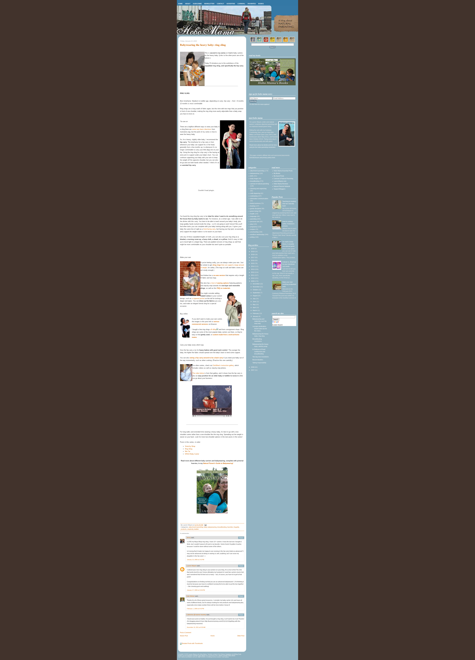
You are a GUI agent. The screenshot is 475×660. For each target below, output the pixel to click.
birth (251, 176)
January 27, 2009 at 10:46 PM (196, 590)
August (255, 296)
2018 (253, 254)
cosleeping (254, 196)
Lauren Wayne (191, 566)
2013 (253, 269)
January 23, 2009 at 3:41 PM (195, 559)
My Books (277, 173)
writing (252, 237)
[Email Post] (204, 525)
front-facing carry (209, 229)
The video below (198, 373)
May (254, 304)
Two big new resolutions (260, 357)
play (251, 224)
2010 (253, 278)
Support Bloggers (279, 189)
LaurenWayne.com (280, 181)
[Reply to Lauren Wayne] (241, 566)
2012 (253, 272)
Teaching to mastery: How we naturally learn (289, 204)
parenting (253, 219)
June (254, 301)
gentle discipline (255, 208)
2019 (253, 251)
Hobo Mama (203, 654)
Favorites (252, 4)
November (256, 287)
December (256, 284)
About (187, 4)
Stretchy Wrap (190, 446)
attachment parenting (196, 527)
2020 (253, 248)
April (254, 307)
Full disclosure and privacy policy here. (262, 157)
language (253, 216)
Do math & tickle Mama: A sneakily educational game (288, 244)
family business (255, 203)
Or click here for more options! (259, 104)
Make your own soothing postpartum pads (289, 284)
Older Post (240, 636)
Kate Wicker (191, 596)
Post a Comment (185, 632)
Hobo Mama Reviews (281, 184)
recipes (252, 229)
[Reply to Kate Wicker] (241, 596)
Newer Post (184, 636)
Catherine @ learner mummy (196, 615)
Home (180, 4)
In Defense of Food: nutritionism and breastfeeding (259, 352)
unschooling (254, 232)
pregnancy (253, 227)
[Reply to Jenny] (241, 537)
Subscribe (197, 4)
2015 (253, 263)
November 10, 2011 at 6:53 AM (196, 627)
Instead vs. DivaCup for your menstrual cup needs (289, 264)
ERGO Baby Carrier (192, 454)
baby (205, 527)
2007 (253, 370)
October (255, 290)
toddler (196, 529)
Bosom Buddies (257, 360)
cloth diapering (255, 193)
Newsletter (209, 4)
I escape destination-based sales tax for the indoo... (259, 329)
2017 (253, 257)
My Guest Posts (279, 176)
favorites (230, 527)
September (257, 293)
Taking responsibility (259, 363)
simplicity (190, 529)
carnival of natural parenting (259, 184)
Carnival (241, 4)
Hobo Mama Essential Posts (283, 171)
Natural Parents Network (282, 186)
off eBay (213, 329)
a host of (219, 283)
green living (254, 211)
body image (254, 178)
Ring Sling (188, 449)
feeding (252, 206)
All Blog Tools (237, 654)
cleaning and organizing (258, 188)
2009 (253, 281)
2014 (253, 266)
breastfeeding (222, 527)
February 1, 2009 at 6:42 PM (195, 608)
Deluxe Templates (226, 654)
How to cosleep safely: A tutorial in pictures (288, 224)
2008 (253, 367)
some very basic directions (201, 129)
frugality (236, 527)
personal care (254, 221)
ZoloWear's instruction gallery (223, 365)
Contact (220, 4)
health (252, 214)
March (255, 310)
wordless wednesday (257, 234)
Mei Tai (187, 451)
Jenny (189, 537)
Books (261, 4)
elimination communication (259, 198)
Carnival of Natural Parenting (283, 178)
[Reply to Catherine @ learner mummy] (241, 615)
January (256, 316)
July (254, 298)
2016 (253, 260)
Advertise (230, 4)
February (256, 313)
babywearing (212, 527)
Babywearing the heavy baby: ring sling (203, 45)
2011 (253, 275)
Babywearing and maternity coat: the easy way (259, 321)
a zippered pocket (198, 298)
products (184, 529)
